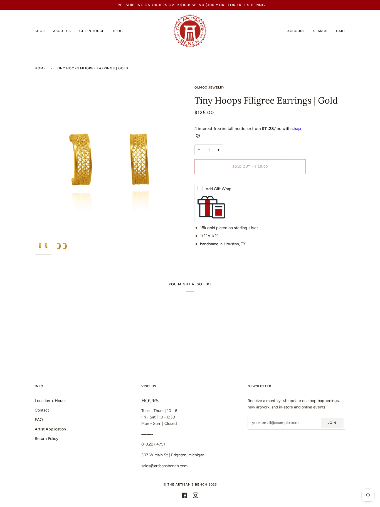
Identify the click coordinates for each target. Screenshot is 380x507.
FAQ (39, 419)
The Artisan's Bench (187, 484)
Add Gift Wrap (218, 188)
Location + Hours (50, 400)
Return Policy (46, 438)
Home (40, 68)
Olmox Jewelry (209, 87)
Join (332, 423)
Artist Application (50, 429)
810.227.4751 (153, 444)
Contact (42, 410)
